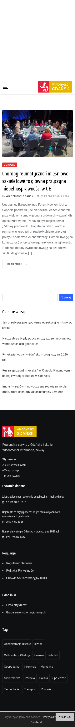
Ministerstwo (12, 678)
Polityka (30, 678)
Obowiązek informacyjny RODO (27, 578)
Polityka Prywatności (20, 570)
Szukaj (66, 297)
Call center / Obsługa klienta (17, 655)
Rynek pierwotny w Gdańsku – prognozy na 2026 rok (30, 531)
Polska (43, 678)
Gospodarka (11, 666)
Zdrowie (46, 689)
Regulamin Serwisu (19, 563)
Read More (14, 264)
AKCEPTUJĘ (64, 717)
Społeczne (59, 678)
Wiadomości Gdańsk (19, 196)
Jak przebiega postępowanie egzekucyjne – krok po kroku (33, 496)
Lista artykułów (16, 605)
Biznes (38, 644)
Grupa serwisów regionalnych (26, 612)
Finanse (39, 655)
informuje (30, 666)
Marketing (47, 666)
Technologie (11, 689)
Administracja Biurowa (17, 644)
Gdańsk (53, 655)
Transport (30, 689)
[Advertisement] (37, 39)
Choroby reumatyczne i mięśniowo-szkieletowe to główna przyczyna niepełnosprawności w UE (36, 181)
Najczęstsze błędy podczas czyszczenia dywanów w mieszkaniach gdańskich (31, 514)
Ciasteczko (37, 722)
